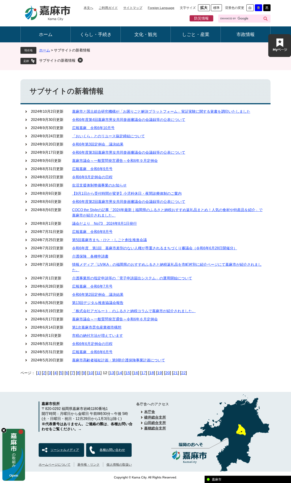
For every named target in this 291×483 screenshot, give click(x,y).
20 (167, 373)
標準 (216, 8)
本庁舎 (149, 412)
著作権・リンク (88, 464)
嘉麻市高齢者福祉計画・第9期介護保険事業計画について (118, 360)
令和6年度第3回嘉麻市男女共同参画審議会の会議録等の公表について (128, 152)
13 (112, 373)
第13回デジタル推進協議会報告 (97, 303)
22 (183, 373)
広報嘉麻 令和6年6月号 (92, 352)
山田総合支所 (155, 423)
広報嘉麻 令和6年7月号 (92, 286)
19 (159, 373)
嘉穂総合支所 (155, 428)
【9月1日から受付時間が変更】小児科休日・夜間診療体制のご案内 (127, 193)
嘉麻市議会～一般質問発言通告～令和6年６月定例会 (115, 319)
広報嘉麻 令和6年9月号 (92, 169)
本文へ (88, 8)
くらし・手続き (96, 34)
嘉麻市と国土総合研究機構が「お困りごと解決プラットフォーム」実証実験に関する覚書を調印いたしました (161, 111)
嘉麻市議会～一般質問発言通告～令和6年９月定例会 (115, 161)
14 (120, 373)
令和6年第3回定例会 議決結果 (97, 144)
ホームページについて (54, 464)
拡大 (204, 8)
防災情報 (201, 18)
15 (127, 373)
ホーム (46, 34)
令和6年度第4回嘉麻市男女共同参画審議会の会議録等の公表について (128, 120)
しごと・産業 (195, 34)
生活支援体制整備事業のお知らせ (99, 185)
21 (175, 373)
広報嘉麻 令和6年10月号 (93, 128)
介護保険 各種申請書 (90, 256)
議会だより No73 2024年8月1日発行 (104, 223)
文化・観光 (145, 34)
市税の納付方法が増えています (97, 335)
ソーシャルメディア (64, 450)
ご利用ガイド (108, 8)
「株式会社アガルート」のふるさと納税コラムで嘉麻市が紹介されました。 (134, 311)
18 (151, 373)
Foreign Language (161, 8)
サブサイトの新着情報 (57, 60)
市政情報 (245, 34)
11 (98, 373)
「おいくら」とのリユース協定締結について (108, 136)
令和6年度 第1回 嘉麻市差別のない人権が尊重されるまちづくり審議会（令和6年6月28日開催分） (154, 248)
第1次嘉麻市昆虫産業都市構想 (96, 327)
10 (90, 373)
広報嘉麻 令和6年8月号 (92, 232)
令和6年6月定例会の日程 (92, 344)
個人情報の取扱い (119, 464)
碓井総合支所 (155, 417)
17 (143, 373)
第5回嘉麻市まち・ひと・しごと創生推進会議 (109, 240)
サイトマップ (132, 8)
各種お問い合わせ (112, 450)
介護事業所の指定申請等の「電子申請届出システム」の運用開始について (132, 278)
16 (135, 373)
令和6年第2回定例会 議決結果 (97, 294)
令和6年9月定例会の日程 (92, 177)
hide (3, 430)
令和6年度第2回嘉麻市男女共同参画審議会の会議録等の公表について (128, 202)
